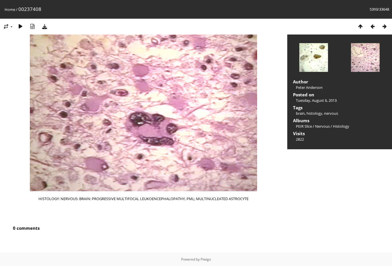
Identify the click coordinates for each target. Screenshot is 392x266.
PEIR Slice (304, 126)
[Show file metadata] (32, 26)
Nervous (322, 126)
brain (300, 113)
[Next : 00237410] (385, 26)
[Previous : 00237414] (372, 26)
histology (314, 113)
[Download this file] (44, 26)
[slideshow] (20, 26)
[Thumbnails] (360, 26)
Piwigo (206, 259)
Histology (341, 126)
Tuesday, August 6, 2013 (316, 100)
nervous (331, 113)
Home (10, 9)
